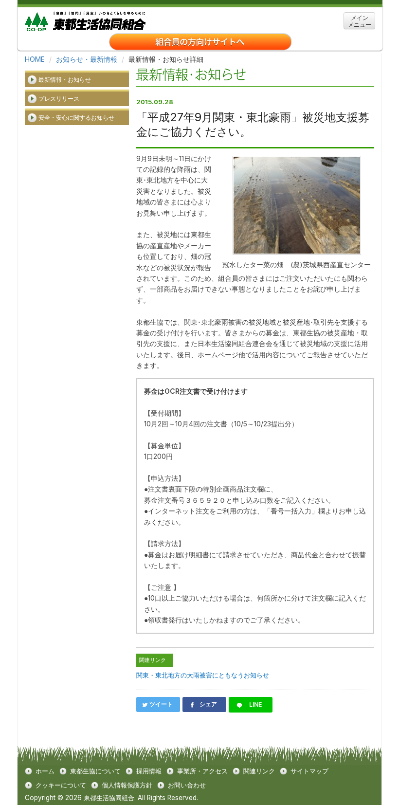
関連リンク (259, 771)
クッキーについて (61, 785)
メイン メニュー (359, 21)
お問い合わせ (187, 785)
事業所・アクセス (202, 771)
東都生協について (95, 771)
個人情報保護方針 (127, 785)
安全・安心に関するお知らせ (76, 117)
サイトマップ (309, 771)
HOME (35, 59)
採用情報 (149, 771)
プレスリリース (58, 98)
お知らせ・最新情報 (86, 59)
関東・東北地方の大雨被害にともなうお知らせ (202, 675)
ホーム (45, 771)
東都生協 (85, 20)
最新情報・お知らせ (64, 79)
